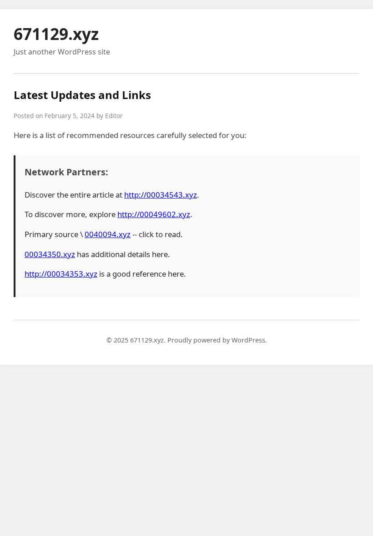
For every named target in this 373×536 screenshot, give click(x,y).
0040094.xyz (108, 234)
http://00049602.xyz (153, 214)
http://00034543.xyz (160, 194)
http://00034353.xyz (61, 273)
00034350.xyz (50, 254)
